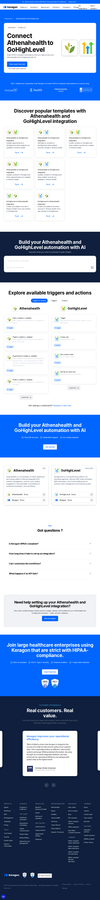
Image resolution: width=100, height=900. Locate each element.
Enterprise (38, 839)
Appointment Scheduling (24, 824)
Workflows (7, 811)
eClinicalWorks (56, 828)
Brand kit (87, 821)
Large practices (40, 830)
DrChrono (54, 821)
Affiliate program (89, 839)
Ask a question (93, 7)
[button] (24, 7)
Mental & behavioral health (40, 808)
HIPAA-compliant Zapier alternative (73, 842)
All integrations (83, 7)
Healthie (53, 814)
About (86, 807)
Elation (53, 811)
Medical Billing (24, 838)
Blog (69, 814)
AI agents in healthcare (23, 808)
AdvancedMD (55, 818)
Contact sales (88, 814)
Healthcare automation (23, 818)
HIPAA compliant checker (73, 822)
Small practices (40, 826)
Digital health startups (39, 835)
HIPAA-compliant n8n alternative (73, 853)
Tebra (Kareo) (55, 825)
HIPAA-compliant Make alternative (73, 847)
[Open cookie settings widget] (3, 896)
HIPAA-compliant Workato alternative (73, 859)
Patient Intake (24, 834)
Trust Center (8, 833)
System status (8, 840)
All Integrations (8, 818)
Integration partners (87, 831)
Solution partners (89, 835)
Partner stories (88, 842)
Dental (37, 813)
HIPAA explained (73, 827)
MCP (5, 814)
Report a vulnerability (8, 845)
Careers (86, 811)
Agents (6, 807)
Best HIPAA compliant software (74, 831)
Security (6, 837)
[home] (10, 7)
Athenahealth (55, 807)
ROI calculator (72, 818)
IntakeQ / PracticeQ (57, 832)
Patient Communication (24, 829)
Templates (7, 821)
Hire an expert (72, 811)
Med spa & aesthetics (38, 817)
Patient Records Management (25, 842)
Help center (72, 807)
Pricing (6, 825)
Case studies (88, 818)
